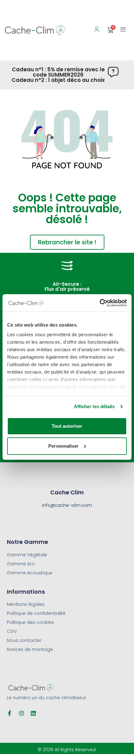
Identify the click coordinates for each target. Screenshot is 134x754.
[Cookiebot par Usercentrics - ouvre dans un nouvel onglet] (99, 303)
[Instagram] (21, 713)
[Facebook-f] (9, 713)
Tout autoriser (67, 426)
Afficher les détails (94, 406)
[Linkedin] (33, 713)
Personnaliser (63, 446)
